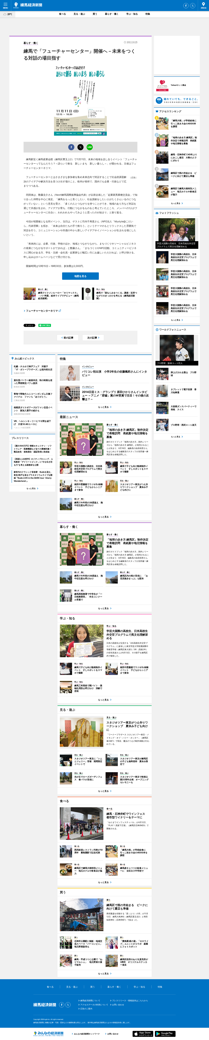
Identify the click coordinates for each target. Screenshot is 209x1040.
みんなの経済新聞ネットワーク (48, 1034)
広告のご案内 (86, 1008)
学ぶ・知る (132, 13)
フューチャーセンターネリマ (42, 310)
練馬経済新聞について (90, 1000)
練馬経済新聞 (27, 5)
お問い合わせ (118, 1004)
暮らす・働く (112, 13)
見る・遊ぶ (79, 13)
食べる (62, 13)
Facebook (185, 5)
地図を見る (80, 276)
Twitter (192, 5)
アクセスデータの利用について (94, 1004)
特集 (148, 13)
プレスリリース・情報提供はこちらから (130, 1000)
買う (95, 13)
